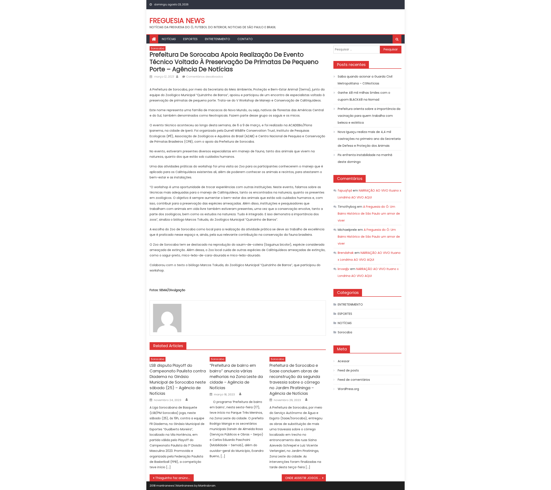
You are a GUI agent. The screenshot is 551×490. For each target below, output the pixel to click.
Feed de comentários (354, 380)
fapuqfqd (345, 190)
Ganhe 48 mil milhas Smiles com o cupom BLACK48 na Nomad (364, 96)
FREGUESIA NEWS (177, 20)
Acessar (344, 361)
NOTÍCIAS (169, 39)
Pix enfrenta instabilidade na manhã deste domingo (365, 158)
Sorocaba (157, 48)
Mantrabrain (206, 486)
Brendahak (346, 253)
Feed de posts (348, 370)
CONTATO (245, 39)
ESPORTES (190, 39)
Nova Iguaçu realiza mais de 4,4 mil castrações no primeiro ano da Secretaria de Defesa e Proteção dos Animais (369, 139)
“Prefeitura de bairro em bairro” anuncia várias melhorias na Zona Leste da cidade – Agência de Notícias (236, 376)
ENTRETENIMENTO (217, 39)
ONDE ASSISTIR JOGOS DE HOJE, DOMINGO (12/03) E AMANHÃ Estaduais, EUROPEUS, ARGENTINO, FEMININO (305, 478)
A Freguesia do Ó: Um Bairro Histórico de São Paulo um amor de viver (369, 213)
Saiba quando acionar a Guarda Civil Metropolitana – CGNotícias (365, 80)
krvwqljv (343, 269)
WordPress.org (348, 389)
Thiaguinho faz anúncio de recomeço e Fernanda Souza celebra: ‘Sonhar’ (174, 478)
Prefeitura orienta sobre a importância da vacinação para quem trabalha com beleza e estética (369, 116)
